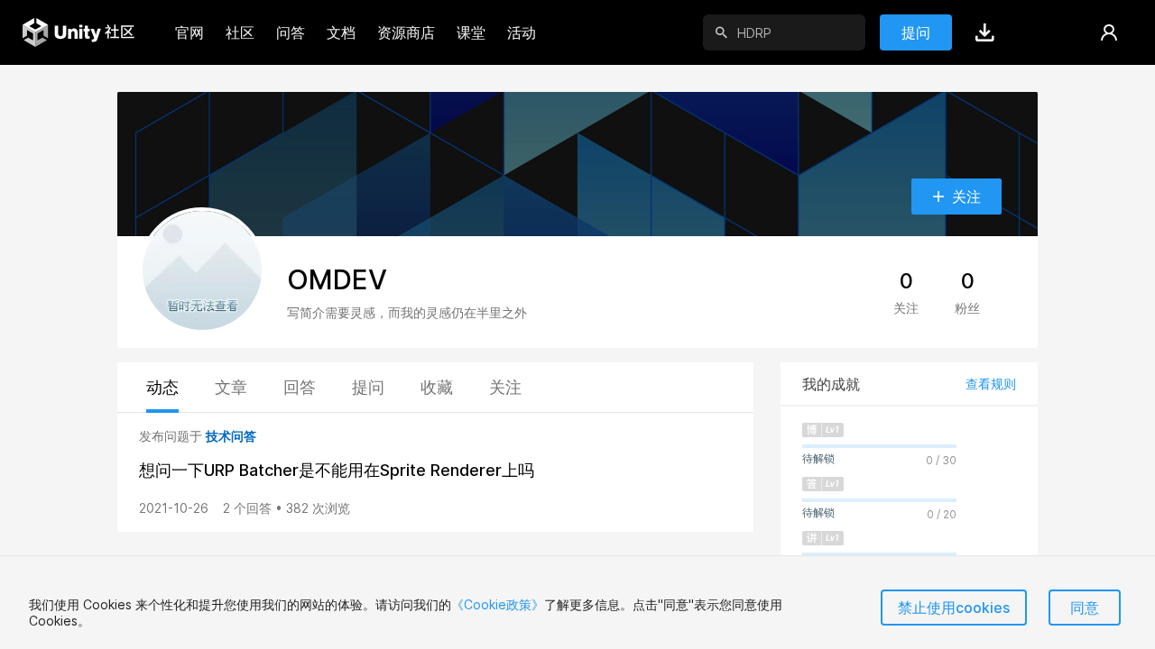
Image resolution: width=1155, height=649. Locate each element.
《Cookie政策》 (497, 604)
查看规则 (991, 383)
